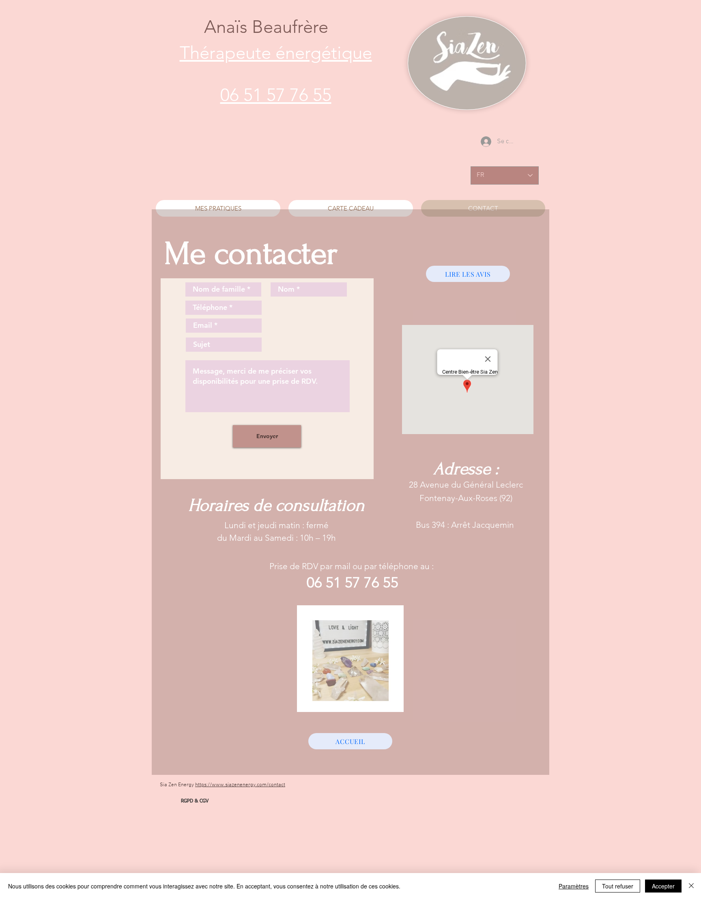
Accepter (663, 886)
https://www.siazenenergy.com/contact (240, 785)
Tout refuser (617, 886)
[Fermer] (691, 886)
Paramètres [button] (574, 886)
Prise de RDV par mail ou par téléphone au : (352, 566)
